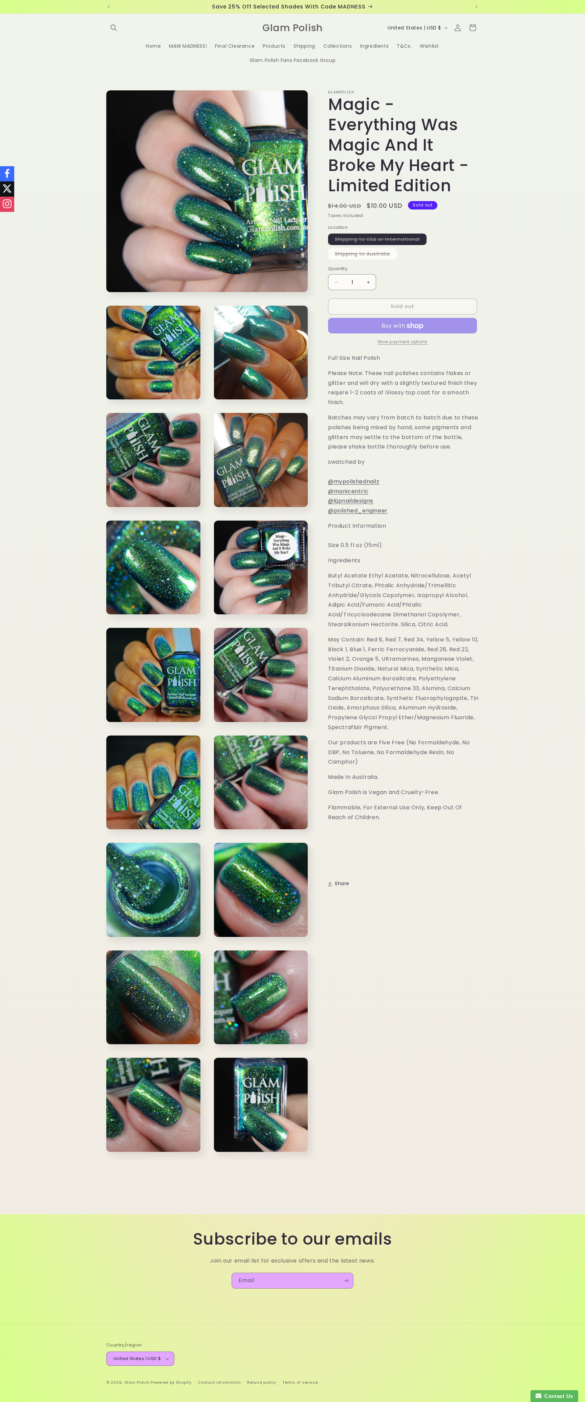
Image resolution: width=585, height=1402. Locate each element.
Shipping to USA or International (381, 240)
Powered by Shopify (171, 1382)
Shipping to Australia (366, 255)
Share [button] (342, 883)
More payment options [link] (403, 342)
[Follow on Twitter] (7, 189)
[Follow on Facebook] (7, 173)
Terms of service (300, 1382)
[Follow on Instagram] (7, 204)
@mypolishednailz (354, 482)
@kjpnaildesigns (350, 501)
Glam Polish (137, 1382)
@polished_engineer (358, 511)
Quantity (337, 269)
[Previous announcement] (108, 6)
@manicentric (348, 491)
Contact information (219, 1382)
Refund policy (261, 1382)
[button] (113, 27)
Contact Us (557, 1396)
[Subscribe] (345, 1281)
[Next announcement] (476, 6)
